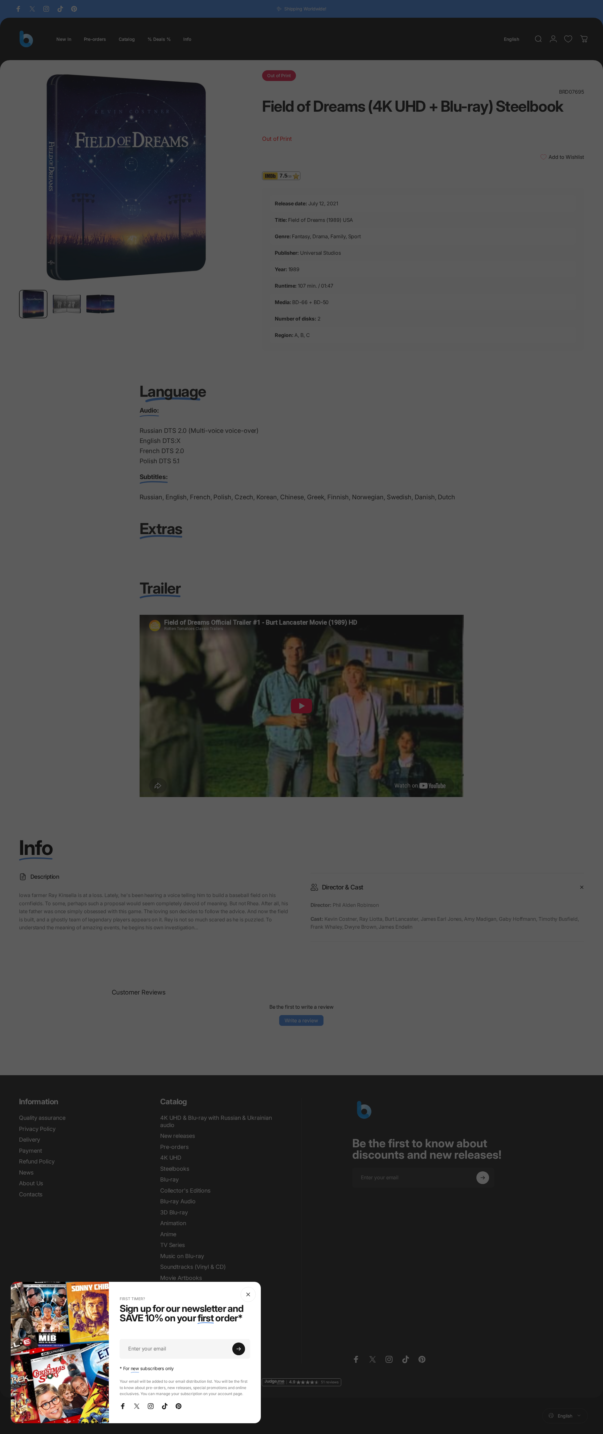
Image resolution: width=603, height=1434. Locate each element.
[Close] (248, 1294)
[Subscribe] (238, 1349)
